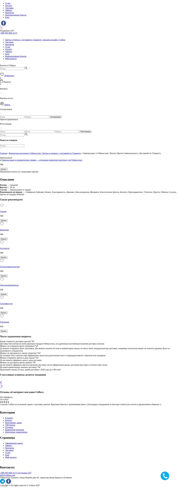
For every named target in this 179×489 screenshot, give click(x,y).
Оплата (8, 5)
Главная (3, 153)
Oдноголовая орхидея (10, 267)
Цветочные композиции (16, 432)
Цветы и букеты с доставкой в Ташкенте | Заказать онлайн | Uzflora (35, 40)
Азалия (3, 211)
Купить (4, 169)
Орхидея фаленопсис (9, 285)
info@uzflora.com (7, 475)
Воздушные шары (13, 423)
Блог (7, 17)
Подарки (9, 427)
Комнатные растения (14, 430)
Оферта (8, 10)
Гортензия (4, 322)
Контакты (9, 13)
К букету (9, 418)
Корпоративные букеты (15, 15)
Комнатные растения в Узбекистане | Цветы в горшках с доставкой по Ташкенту (45, 153)
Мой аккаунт (11, 59)
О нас (7, 3)
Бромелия (4, 230)
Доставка (9, 8)
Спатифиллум (6, 303)
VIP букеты (10, 425)
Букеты (8, 420)
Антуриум (4, 248)
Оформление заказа (14, 443)
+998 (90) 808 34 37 (8, 33)
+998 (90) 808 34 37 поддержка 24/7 (16, 473)
